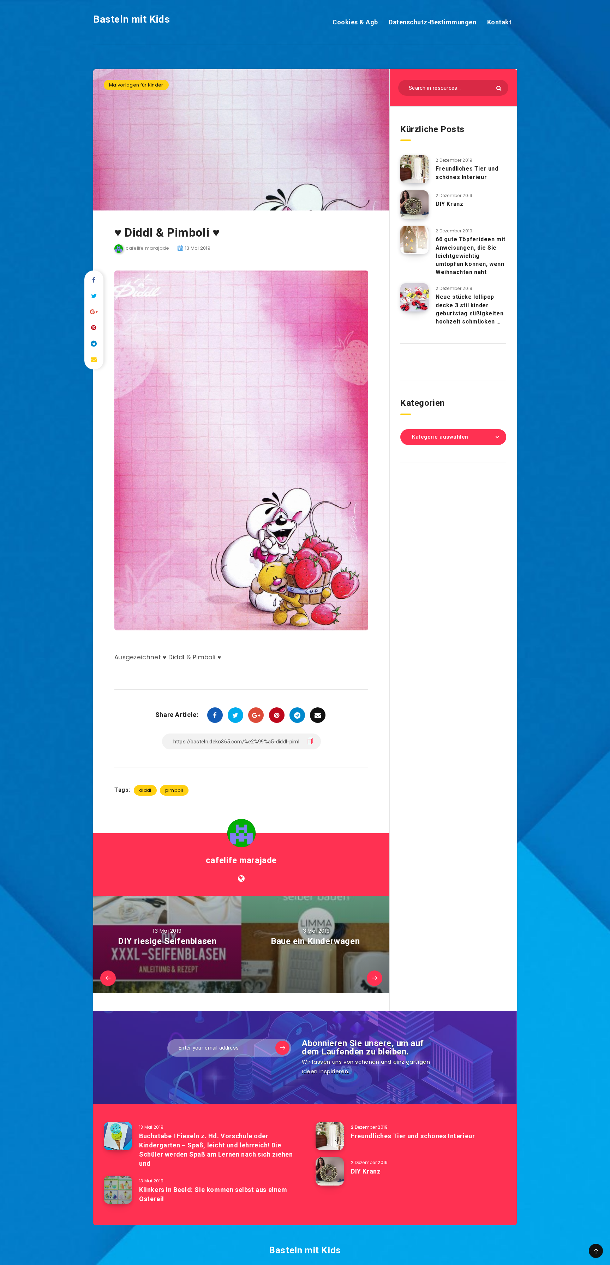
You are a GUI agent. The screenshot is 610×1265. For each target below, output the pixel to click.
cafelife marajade (241, 860)
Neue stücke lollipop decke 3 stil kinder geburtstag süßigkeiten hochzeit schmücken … (469, 309)
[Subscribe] (282, 1048)
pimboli (174, 790)
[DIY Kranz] (414, 204)
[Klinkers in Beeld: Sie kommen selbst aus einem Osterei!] (118, 1190)
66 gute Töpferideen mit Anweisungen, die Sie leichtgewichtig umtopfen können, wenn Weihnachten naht (471, 255)
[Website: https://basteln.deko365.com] (241, 879)
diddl (145, 790)
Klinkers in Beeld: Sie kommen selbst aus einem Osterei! (213, 1194)
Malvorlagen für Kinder (136, 85)
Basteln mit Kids (131, 19)
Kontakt (499, 22)
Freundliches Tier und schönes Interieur (467, 172)
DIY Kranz (449, 204)
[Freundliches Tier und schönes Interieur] (414, 169)
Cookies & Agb (355, 22)
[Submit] (498, 88)
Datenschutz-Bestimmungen (432, 22)
